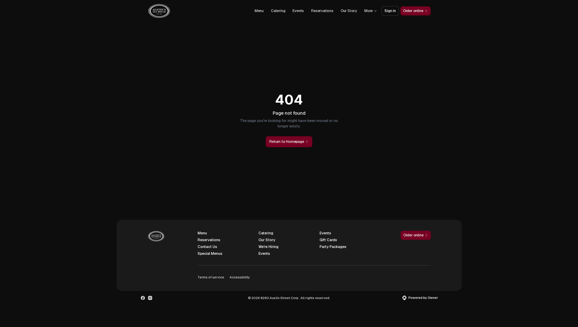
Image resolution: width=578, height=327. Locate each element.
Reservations (322, 10)
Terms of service (211, 277)
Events (298, 10)
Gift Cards (328, 240)
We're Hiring (268, 246)
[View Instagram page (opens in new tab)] (150, 298)
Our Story (349, 10)
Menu (259, 10)
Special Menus (210, 253)
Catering (278, 10)
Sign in (390, 10)
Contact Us (207, 246)
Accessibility (240, 277)
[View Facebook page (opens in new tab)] (143, 298)
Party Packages (333, 246)
